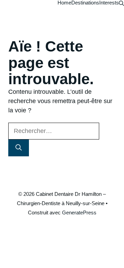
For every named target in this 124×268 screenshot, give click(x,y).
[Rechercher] (18, 147)
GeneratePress (79, 212)
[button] (121, 2)
